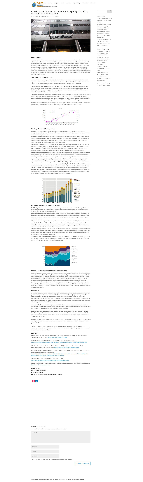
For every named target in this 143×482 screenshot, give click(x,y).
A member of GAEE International (49, 6)
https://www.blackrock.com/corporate (40, 365)
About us (50, 3)
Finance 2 (49, 16)
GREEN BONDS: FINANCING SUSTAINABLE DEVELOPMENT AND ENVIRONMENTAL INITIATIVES (103, 61)
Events (62, 3)
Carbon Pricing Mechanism (104, 39)
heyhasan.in (100, 51)
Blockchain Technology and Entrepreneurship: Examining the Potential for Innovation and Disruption (104, 82)
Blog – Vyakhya (77, 3)
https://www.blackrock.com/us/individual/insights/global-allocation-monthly (50, 360)
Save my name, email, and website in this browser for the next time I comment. (53, 459)
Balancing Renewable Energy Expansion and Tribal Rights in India (104, 20)
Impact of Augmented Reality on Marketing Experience (103, 53)
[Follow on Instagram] (33, 381)
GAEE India (43, 3)
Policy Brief (85, 3)
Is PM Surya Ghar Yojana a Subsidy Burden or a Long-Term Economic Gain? (103, 43)
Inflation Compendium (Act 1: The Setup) (103, 68)
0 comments (56, 16)
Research (68, 3)
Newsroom (93, 3)
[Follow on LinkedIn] (36, 381)
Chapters (56, 3)
